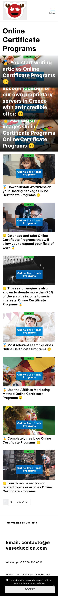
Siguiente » (22, 502)
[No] (54, 586)
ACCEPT (30, 589)
